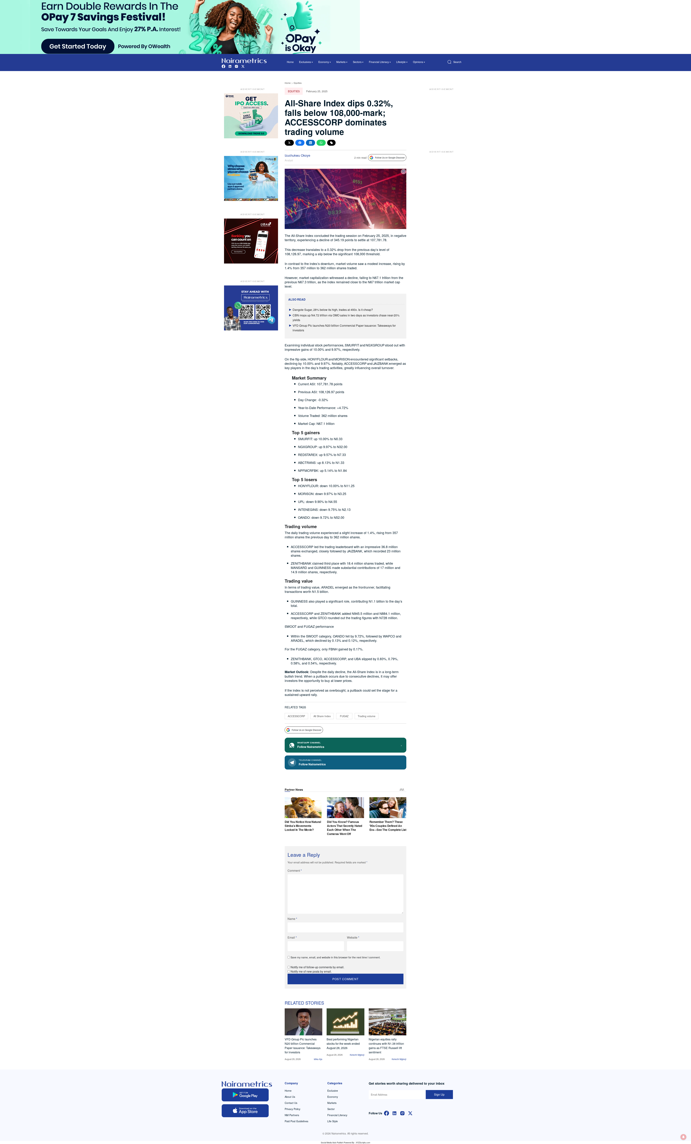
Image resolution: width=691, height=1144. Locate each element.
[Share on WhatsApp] (321, 143)
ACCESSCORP (296, 716)
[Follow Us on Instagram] (402, 1113)
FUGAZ (344, 716)
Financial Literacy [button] (379, 62)
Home (290, 62)
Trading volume (366, 716)
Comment (295, 870)
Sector (331, 1109)
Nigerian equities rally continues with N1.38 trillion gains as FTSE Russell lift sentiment (386, 1045)
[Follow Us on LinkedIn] (394, 1113)
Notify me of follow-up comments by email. (317, 967)
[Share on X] (289, 143)
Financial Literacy (337, 1115)
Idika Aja (318, 1059)
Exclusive (332, 1090)
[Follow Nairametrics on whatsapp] (251, 307)
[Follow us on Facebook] (223, 66)
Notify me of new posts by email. (311, 971)
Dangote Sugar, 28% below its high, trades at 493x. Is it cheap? (333, 310)
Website (353, 937)
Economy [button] (323, 62)
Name (292, 919)
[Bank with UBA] (251, 241)
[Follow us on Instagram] (236, 66)
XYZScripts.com (363, 1142)
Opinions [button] (418, 62)
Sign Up (439, 1094)
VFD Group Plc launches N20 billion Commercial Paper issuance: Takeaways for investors (302, 1045)
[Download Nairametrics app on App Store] (245, 1110)
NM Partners (292, 1115)
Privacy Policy (292, 1109)
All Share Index (322, 716)
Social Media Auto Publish (332, 1142)
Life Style (332, 1121)
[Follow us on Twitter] (243, 66)
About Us (290, 1096)
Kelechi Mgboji (357, 1054)
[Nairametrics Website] (244, 60)
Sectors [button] (357, 62)
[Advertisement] (440, 115)
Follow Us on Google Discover (390, 157)
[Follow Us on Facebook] (386, 1113)
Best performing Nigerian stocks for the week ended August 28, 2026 (343, 1043)
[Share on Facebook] (299, 143)
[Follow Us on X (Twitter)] (410, 1113)
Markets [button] (341, 62)
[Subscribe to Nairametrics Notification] (683, 1137)
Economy (332, 1096)
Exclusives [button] (305, 62)
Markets (332, 1103)
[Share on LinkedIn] (310, 143)
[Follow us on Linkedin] (230, 66)
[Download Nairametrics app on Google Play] (245, 1094)
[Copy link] (331, 143)
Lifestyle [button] (401, 62)
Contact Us (291, 1103)
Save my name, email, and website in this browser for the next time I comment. (335, 957)
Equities (298, 82)
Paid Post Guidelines (296, 1121)
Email (292, 937)
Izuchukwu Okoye (297, 155)
